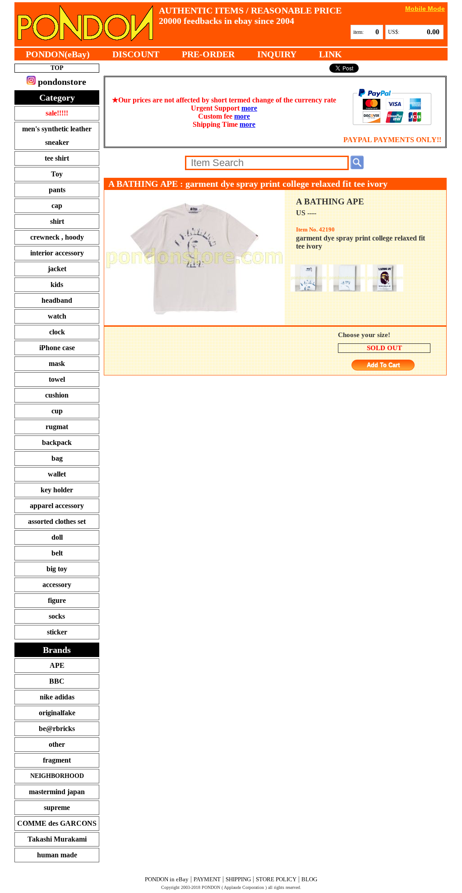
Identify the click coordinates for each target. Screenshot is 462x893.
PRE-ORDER (208, 54)
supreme (57, 807)
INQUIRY (276, 54)
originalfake (57, 713)
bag (57, 458)
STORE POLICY (276, 879)
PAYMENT (207, 879)
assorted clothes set (57, 521)
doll (57, 537)
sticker (57, 632)
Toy (57, 174)
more (249, 108)
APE (57, 665)
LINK (330, 54)
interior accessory (57, 253)
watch (57, 316)
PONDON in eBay (167, 879)
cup (57, 411)
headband (57, 300)
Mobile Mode (425, 8)
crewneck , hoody (57, 237)
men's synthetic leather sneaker (57, 135)
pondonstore (61, 82)
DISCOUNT (135, 54)
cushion (57, 395)
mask (57, 363)
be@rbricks (57, 728)
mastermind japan (57, 792)
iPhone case (57, 348)
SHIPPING (238, 879)
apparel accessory (57, 505)
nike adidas (57, 697)
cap (56, 205)
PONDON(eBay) (58, 54)
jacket (57, 269)
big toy (56, 569)
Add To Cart (383, 365)
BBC (57, 681)
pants (57, 190)
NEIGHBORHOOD (57, 776)
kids (57, 284)
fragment (57, 760)
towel (57, 379)
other (57, 744)
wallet (57, 474)
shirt (57, 221)
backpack (57, 442)
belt (57, 553)
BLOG (309, 879)
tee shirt (57, 158)
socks (57, 616)
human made (57, 855)
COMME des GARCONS (57, 823)
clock (57, 332)
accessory (56, 584)
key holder (57, 490)
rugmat (57, 426)
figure (57, 600)
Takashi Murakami (57, 839)
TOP (57, 68)
